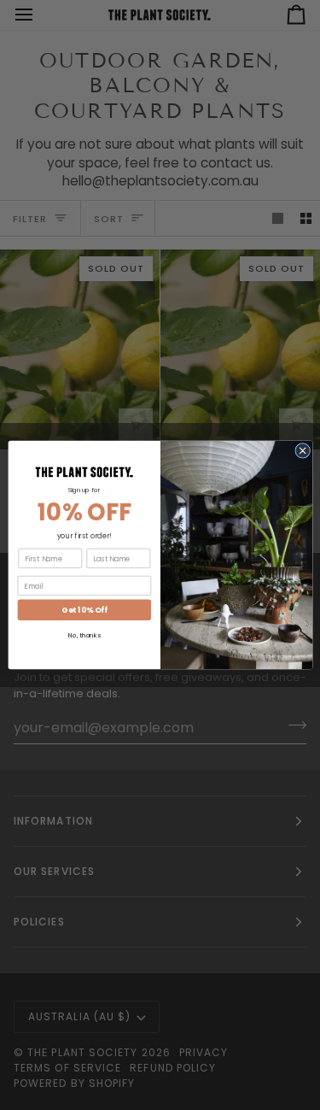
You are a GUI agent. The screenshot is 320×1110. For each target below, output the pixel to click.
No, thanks (84, 636)
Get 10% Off (84, 610)
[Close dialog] (302, 450)
